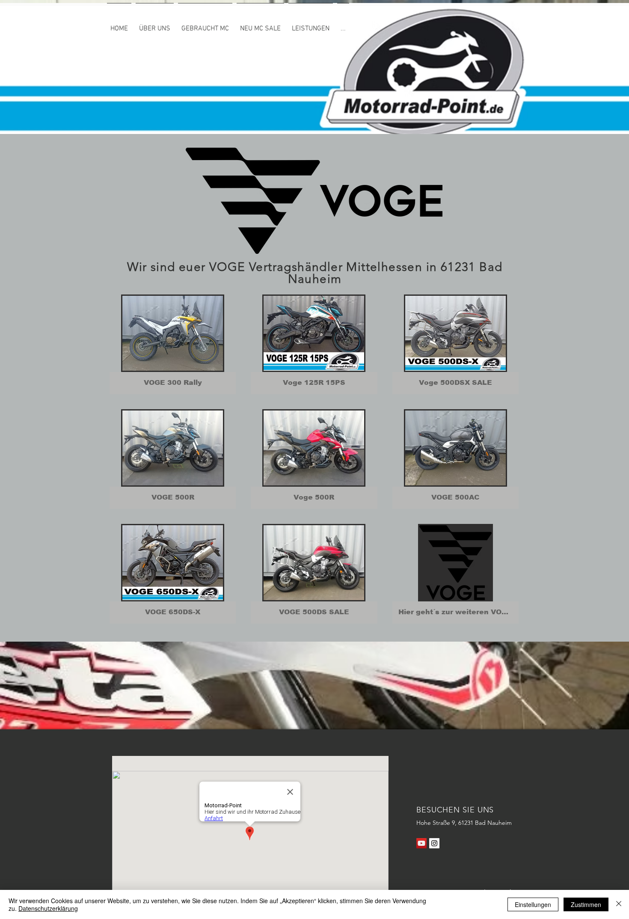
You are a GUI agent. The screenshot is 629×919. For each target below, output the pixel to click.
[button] (310, 25)
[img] (173, 344)
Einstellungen (533, 904)
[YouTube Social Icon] (421, 843)
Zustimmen (586, 904)
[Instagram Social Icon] (434, 843)
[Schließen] (619, 904)
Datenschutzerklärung (48, 908)
